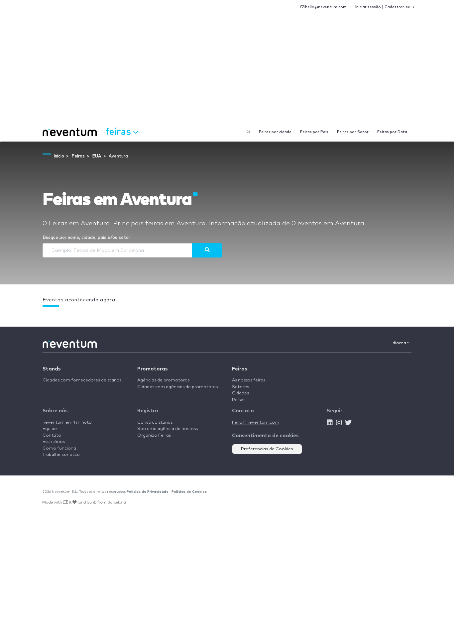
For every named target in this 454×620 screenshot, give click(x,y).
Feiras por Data (392, 132)
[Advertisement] (227, 73)
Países (238, 400)
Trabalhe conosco (61, 455)
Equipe (50, 429)
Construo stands (154, 422)
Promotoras (152, 368)
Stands (51, 368)
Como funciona (59, 448)
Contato (52, 435)
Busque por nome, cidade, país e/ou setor (86, 238)
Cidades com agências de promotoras (177, 387)
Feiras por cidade (275, 132)
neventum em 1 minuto (67, 422)
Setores (240, 387)
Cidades (240, 393)
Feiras (239, 368)
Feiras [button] (119, 131)
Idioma (399, 343)
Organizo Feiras (154, 435)
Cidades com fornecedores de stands (82, 380)
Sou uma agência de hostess (167, 429)
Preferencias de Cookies (267, 449)
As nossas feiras (248, 380)
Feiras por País (314, 132)
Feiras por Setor (353, 132)
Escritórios (54, 442)
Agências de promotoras (163, 380)
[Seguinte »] (207, 250)
